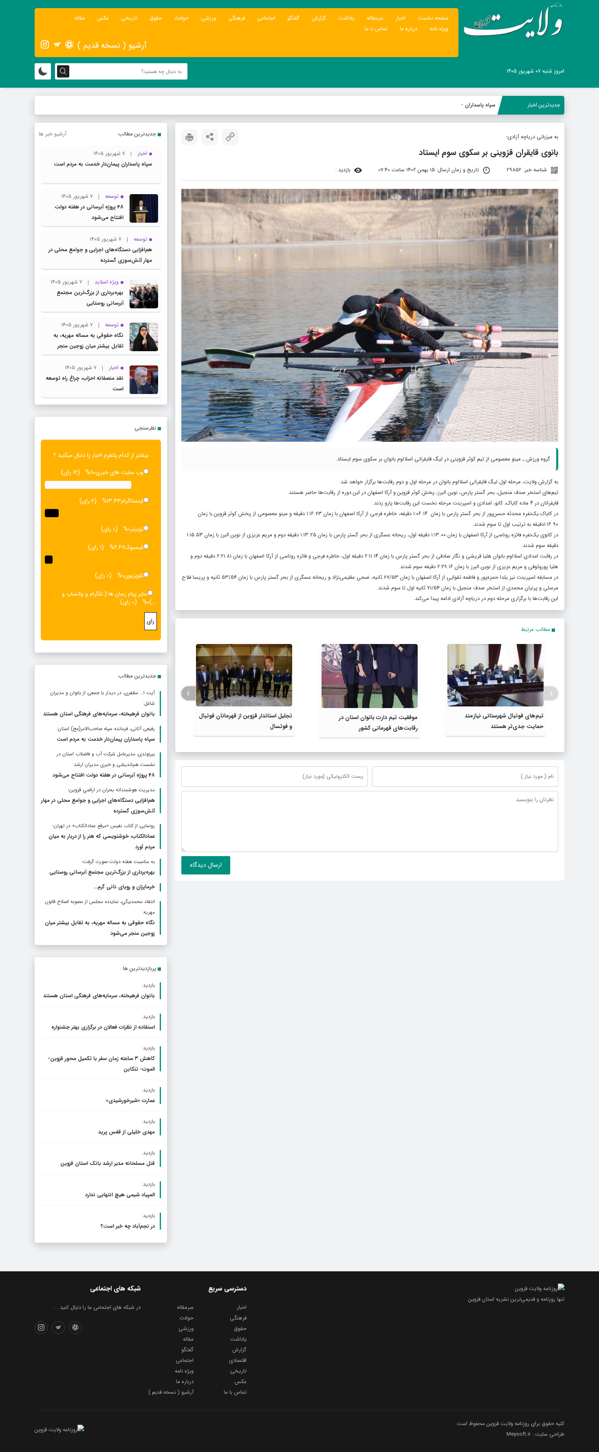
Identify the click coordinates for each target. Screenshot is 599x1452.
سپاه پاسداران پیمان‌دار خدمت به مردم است (103, 164)
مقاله (79, 18)
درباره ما (408, 28)
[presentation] (551, 693)
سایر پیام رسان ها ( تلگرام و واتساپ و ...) (109, 597)
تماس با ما (376, 28)
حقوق (156, 18)
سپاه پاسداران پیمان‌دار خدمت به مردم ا (451, 105)
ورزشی (208, 18)
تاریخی (129, 18)
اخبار (400, 18)
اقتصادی (238, 1360)
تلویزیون (133, 575)
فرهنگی (236, 18)
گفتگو (293, 18)
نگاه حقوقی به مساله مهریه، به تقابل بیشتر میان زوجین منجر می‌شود (88, 346)
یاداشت (346, 18)
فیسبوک (134, 547)
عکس (103, 18)
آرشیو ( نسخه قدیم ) (112, 45)
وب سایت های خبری (119, 472)
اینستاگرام (132, 500)
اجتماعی (266, 18)
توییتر (136, 529)
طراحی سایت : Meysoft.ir (535, 1434)
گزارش (319, 18)
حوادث (181, 18)
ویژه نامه (438, 28)
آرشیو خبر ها (52, 134)
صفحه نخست (433, 18)
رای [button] (150, 621)
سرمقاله (375, 18)
